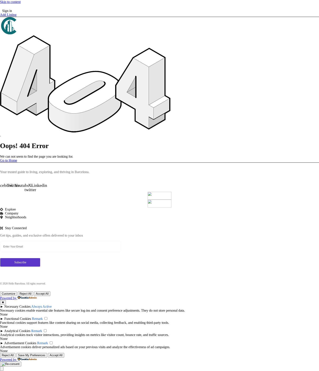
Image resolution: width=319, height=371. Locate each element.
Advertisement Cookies (20, 343)
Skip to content (10, 2)
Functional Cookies (17, 319)
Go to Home (8, 160)
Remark (37, 319)
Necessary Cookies (17, 306)
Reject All (25, 293)
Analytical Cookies (17, 331)
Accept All (42, 293)
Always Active (41, 306)
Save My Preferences (31, 355)
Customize (8, 293)
